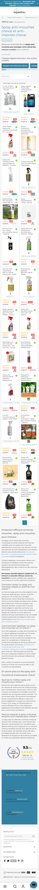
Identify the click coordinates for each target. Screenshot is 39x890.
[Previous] (3, 111)
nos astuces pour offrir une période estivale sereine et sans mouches (19, 554)
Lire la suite (6, 54)
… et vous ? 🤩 (20, 3)
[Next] (18, 111)
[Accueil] (3, 18)
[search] (15, 886)
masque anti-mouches (17, 649)
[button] (37, 3)
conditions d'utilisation (21, 841)
